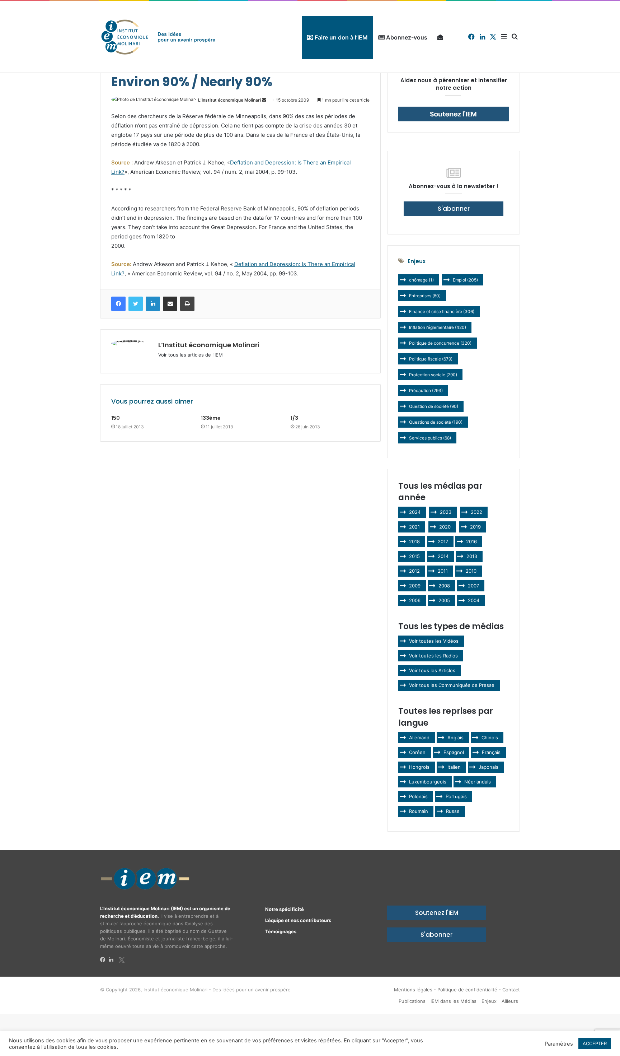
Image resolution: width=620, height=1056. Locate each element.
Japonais (488, 767)
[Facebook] (104, 959)
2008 (444, 586)
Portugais (456, 796)
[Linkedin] (113, 959)
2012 (414, 571)
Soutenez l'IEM (436, 912)
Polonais (418, 796)
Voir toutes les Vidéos (434, 641)
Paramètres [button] (559, 1044)
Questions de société (435, 422)
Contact (511, 989)
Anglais (455, 737)
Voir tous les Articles (432, 670)
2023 (445, 512)
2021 (414, 527)
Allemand (419, 737)
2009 (415, 586)
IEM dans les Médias (453, 1001)
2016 (471, 541)
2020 (445, 527)
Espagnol (453, 752)
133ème (211, 418)
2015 (414, 556)
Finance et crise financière (441, 311)
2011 (443, 571)
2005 (444, 600)
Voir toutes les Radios (433, 656)
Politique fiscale (430, 359)
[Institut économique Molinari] (158, 36)
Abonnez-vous (406, 37)
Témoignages (280, 931)
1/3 (294, 418)
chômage (421, 280)
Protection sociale (433, 374)
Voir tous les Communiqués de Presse (451, 685)
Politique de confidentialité (467, 989)
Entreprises (425, 295)
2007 (473, 586)
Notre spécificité (284, 909)
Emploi (465, 280)
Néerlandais (477, 782)
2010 (471, 571)
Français (491, 752)
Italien (454, 767)
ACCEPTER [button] (595, 1043)
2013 (471, 556)
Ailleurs (510, 1001)
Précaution (426, 390)
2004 (473, 600)
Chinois (490, 737)
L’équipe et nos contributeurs (298, 920)
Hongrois (419, 767)
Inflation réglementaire (437, 327)
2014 (443, 556)
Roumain (418, 811)
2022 (476, 512)
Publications (412, 1001)
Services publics (430, 438)
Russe (453, 811)
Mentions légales (413, 989)
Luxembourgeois (427, 782)
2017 (443, 541)
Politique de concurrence (440, 343)
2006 (415, 600)
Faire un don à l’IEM (340, 37)
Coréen (417, 752)
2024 (415, 512)
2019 (475, 527)
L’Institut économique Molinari (229, 100)
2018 (414, 541)
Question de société (433, 406)
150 (115, 418)
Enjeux (489, 1001)
